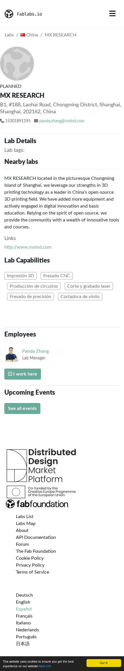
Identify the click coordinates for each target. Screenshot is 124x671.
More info (45, 666)
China (31, 35)
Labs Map (25, 523)
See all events (22, 408)
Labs (9, 35)
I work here (24, 374)
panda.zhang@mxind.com (61, 121)
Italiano (23, 623)
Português (26, 637)
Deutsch (24, 595)
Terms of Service (32, 572)
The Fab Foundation (36, 551)
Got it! (104, 663)
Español (24, 609)
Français (24, 616)
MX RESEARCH (60, 35)
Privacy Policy (30, 565)
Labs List (24, 516)
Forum (22, 544)
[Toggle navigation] (112, 14)
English (23, 602)
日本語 (23, 644)
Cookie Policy (30, 558)
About (22, 530)
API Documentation (36, 537)
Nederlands (27, 630)
